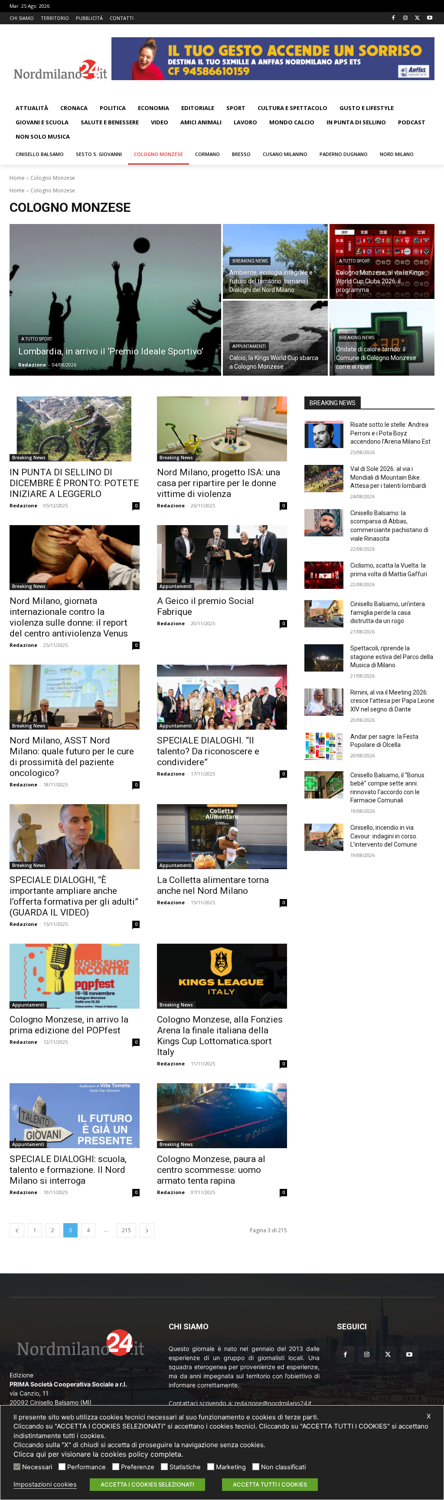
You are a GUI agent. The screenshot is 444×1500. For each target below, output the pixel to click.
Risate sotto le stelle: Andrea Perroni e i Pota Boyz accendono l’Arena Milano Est (390, 433)
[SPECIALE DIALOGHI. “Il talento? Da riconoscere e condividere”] (222, 697)
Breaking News (250, 261)
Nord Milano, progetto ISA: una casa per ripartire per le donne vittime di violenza (218, 483)
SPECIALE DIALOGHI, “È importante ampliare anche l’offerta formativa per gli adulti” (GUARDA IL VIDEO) (74, 896)
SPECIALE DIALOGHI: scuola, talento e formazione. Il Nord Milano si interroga (68, 1170)
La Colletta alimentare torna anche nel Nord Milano (213, 885)
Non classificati (283, 1467)
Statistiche (185, 1467)
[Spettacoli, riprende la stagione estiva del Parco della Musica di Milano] (323, 658)
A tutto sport (36, 339)
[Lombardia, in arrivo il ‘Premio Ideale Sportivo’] (115, 300)
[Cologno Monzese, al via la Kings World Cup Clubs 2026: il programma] (382, 261)
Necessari (37, 1467)
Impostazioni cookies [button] (45, 1484)
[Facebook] (393, 18)
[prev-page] (17, 1230)
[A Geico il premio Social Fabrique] (222, 557)
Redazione (23, 505)
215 (126, 1230)
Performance (86, 1467)
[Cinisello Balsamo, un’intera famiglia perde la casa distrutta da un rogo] (323, 613)
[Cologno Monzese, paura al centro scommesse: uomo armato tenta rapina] (222, 1115)
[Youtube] (429, 18)
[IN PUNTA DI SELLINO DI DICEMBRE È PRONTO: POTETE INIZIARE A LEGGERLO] (75, 428)
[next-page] (147, 1230)
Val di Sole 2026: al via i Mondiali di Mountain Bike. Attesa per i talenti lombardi (388, 477)
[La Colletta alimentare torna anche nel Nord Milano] (222, 836)
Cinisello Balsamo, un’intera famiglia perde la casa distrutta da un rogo (387, 612)
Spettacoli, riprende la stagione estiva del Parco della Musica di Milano (391, 657)
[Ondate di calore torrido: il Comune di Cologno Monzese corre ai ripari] (382, 338)
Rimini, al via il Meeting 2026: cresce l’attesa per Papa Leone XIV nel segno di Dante (392, 701)
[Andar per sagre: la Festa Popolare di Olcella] (323, 746)
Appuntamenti (249, 346)
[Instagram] (406, 18)
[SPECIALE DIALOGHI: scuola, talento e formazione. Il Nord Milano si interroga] (75, 1115)
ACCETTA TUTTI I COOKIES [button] (270, 1484)
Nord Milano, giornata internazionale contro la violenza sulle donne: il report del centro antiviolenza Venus (69, 617)
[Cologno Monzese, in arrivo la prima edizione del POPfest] (75, 976)
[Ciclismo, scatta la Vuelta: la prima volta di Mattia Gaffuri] (323, 575)
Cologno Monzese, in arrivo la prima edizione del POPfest (69, 1025)
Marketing (231, 1467)
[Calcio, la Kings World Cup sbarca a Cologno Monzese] (275, 338)
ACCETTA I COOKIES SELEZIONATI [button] (147, 1484)
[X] (417, 18)
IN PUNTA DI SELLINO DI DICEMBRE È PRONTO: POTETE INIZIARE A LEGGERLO (74, 483)
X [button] (429, 1416)
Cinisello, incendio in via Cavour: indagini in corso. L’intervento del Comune (384, 836)
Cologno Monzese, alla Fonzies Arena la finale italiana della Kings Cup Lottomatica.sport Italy (220, 1035)
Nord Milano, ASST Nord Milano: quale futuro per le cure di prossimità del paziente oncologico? (72, 756)
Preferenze (137, 1467)
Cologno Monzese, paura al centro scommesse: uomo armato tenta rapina (211, 1170)
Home (17, 178)
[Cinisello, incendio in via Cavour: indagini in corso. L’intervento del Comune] (323, 837)
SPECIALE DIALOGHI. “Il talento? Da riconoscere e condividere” (208, 751)
